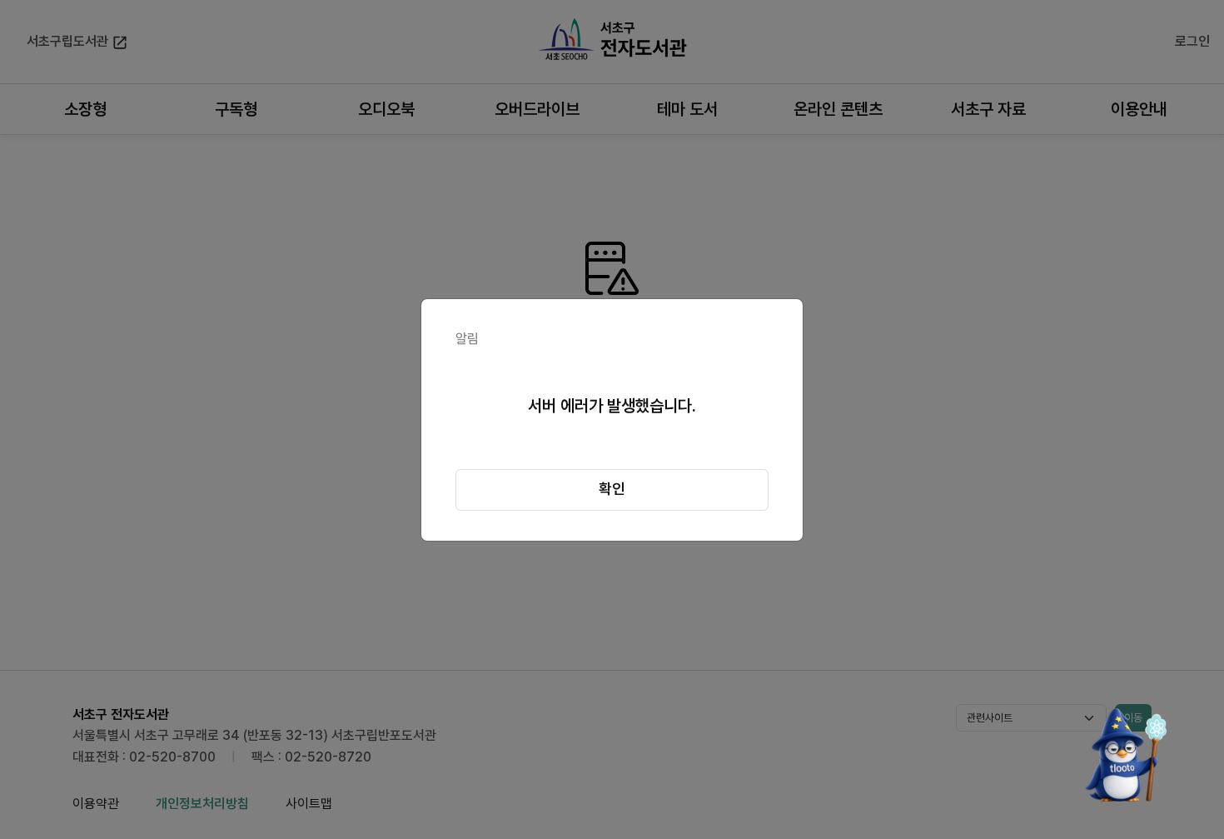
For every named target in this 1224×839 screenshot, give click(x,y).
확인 (612, 488)
